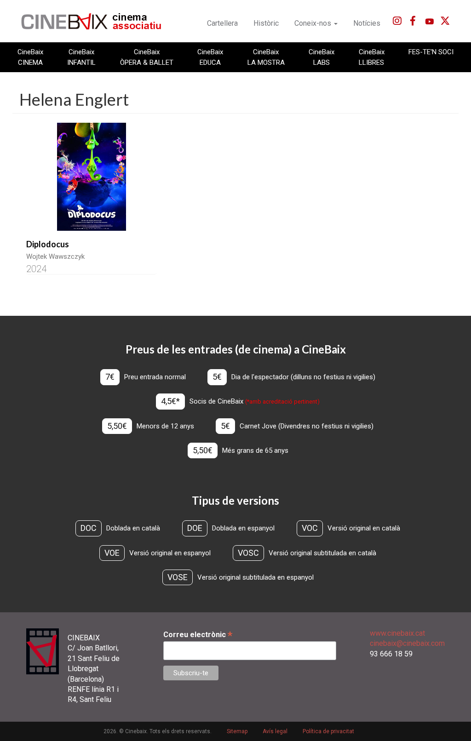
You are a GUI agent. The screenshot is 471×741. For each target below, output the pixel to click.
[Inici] (96, 21)
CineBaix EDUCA (210, 57)
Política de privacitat (328, 731)
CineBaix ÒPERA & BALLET (146, 57)
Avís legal (275, 731)
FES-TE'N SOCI (431, 52)
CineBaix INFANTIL (81, 57)
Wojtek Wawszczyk (55, 256)
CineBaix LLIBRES (372, 57)
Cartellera (222, 23)
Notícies (366, 23)
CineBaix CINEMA (30, 57)
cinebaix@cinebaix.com (407, 643)
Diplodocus (47, 244)
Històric (266, 23)
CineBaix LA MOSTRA (266, 57)
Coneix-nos (313, 23)
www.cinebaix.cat (397, 633)
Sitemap (237, 731)
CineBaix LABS (321, 57)
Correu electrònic (197, 634)
